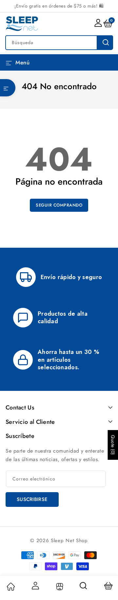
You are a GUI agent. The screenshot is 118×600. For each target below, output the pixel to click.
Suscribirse (32, 499)
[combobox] (59, 42)
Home (10, 587)
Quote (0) (112, 445)
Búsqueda (105, 42)
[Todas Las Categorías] (7, 87)
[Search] (83, 588)
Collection (59, 587)
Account (34, 586)
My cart (108, 586)
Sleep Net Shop (69, 540)
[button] (7, 87)
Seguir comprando (59, 205)
